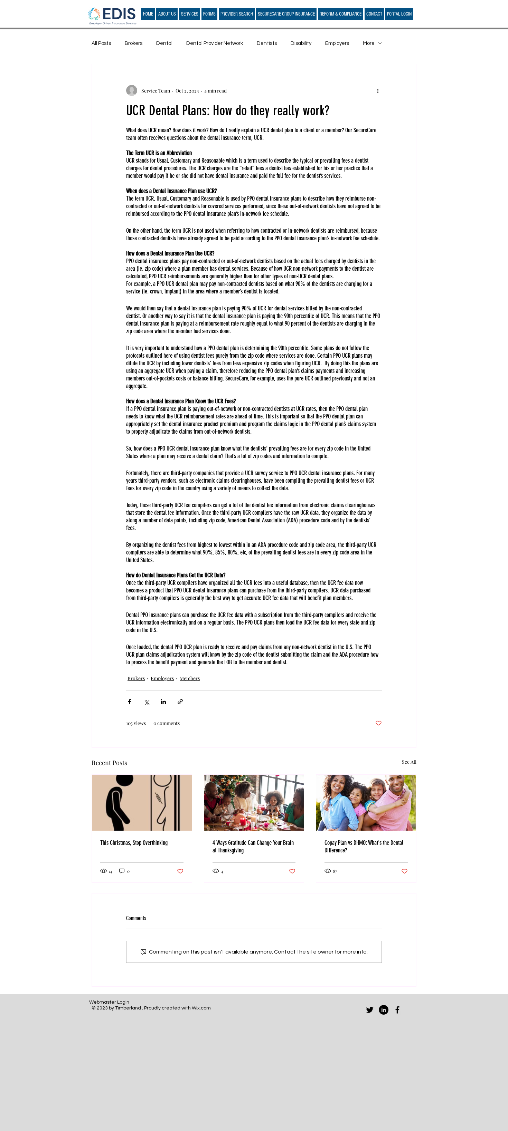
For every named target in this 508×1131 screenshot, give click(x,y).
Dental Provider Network (214, 43)
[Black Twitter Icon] (370, 1010)
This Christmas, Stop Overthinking (134, 843)
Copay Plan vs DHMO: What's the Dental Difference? (363, 846)
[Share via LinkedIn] (163, 701)
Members (190, 678)
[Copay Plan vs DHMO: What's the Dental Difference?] (366, 803)
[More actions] (378, 90)
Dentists (267, 43)
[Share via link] (180, 701)
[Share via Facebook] (129, 701)
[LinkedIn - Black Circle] (383, 1010)
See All (409, 761)
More (369, 43)
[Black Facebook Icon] (397, 1010)
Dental (164, 43)
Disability (301, 43)
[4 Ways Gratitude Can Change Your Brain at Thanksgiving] (254, 803)
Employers (337, 43)
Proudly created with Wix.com (177, 1008)
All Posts (101, 43)
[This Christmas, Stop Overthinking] (142, 803)
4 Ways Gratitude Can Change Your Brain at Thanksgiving (253, 846)
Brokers (133, 43)
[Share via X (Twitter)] (146, 701)
